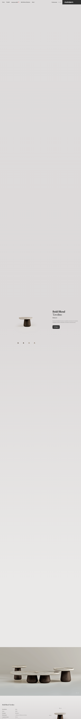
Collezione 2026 (15, 2)
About (33, 2)
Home (3, 2)
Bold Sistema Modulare (25, 2)
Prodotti (8, 2)
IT (60, 2)
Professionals (54, 2)
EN (59, 2)
